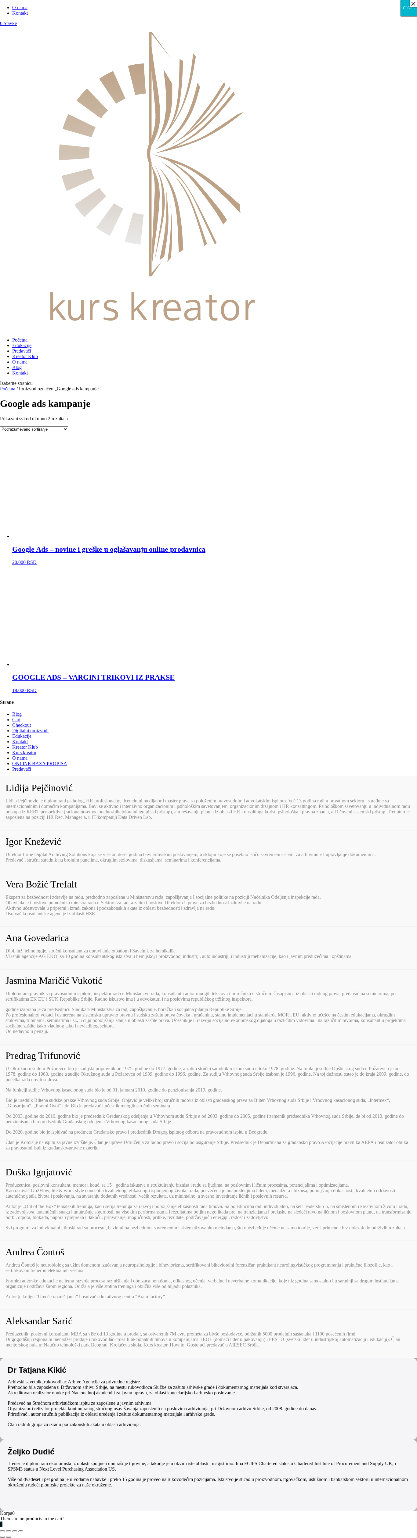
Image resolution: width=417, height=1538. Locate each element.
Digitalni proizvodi (30, 730)
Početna (19, 339)
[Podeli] (8, 1531)
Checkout (21, 725)
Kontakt (20, 13)
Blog (17, 367)
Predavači (21, 350)
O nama (19, 7)
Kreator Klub (25, 356)
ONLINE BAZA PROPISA (39, 763)
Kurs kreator (24, 752)
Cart (16, 719)
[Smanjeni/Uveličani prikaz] (20, 1531)
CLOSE (409, 8)
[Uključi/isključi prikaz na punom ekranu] (14, 1531)
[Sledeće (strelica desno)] (8, 1537)
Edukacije (21, 345)
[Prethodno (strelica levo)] (2, 1537)
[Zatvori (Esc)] (2, 1531)
